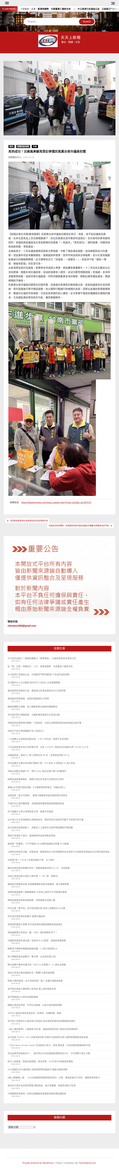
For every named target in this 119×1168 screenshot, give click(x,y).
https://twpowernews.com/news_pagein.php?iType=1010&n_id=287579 (56, 502)
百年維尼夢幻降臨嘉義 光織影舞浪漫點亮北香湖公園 (34, 714)
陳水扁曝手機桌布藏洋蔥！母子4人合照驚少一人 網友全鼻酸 (37, 964)
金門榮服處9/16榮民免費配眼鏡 (23, 997)
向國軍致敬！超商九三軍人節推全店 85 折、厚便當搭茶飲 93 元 (38, 755)
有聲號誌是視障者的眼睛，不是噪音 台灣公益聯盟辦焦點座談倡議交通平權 (44, 723)
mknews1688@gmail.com (22, 625)
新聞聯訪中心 (14, 157)
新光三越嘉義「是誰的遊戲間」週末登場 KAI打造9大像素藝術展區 (40, 1061)
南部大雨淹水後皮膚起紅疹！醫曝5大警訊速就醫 (31, 972)
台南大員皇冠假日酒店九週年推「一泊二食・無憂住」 (34, 876)
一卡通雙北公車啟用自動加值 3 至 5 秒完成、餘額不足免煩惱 (38, 739)
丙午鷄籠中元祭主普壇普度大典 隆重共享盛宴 (30, 811)
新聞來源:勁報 (23, 146)
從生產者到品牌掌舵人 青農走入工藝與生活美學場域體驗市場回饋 (40, 827)
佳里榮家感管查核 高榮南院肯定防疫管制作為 (29, 521)
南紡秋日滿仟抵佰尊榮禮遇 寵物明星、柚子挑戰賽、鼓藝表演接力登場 (41, 1085)
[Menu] (7, 3)
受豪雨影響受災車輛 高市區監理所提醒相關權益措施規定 (35, 924)
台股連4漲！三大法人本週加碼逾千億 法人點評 (31, 860)
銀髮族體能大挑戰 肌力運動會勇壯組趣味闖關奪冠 (32, 706)
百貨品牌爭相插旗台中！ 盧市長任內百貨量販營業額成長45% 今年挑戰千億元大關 (49, 1053)
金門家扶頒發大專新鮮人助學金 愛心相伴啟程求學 (32, 989)
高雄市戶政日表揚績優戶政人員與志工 (26, 731)
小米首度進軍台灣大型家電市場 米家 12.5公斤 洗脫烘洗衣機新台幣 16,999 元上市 (48, 747)
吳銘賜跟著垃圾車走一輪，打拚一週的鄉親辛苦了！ (32, 932)
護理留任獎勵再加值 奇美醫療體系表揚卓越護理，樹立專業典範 (38, 884)
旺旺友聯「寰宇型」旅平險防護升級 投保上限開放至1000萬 (36, 908)
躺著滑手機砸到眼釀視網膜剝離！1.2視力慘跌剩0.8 (32, 948)
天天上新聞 (71, 37)
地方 (11, 146)
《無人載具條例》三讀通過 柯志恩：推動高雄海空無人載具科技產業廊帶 (43, 1029)
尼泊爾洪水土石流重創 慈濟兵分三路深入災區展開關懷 (34, 682)
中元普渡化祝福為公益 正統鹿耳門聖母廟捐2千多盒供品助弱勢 (39, 674)
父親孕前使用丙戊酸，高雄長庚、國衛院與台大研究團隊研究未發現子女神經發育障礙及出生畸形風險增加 (59, 852)
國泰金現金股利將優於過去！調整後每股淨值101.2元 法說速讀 (39, 868)
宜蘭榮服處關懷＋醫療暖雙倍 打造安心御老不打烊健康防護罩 (37, 892)
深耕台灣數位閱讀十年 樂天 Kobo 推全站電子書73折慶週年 (37, 771)
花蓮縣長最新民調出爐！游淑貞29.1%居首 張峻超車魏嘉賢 (37, 940)
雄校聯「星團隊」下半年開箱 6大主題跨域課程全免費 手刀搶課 (38, 843)
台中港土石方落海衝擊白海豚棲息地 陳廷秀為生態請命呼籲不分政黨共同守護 (46, 819)
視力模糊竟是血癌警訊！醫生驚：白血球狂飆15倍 (32, 956)
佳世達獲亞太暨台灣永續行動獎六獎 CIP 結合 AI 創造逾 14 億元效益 (41, 763)
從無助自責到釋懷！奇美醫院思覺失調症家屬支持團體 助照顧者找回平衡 (79, 526)
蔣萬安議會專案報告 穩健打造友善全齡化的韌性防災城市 (36, 779)
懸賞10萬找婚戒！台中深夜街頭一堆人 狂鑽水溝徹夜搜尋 (35, 980)
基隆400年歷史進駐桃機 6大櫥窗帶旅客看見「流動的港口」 (37, 787)
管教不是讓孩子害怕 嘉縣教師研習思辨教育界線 (31, 835)
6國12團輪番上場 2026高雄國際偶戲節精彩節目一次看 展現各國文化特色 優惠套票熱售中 (54, 1077)
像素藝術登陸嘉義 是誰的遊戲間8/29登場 (28, 698)
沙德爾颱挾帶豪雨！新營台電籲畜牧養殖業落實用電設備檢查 (37, 1093)
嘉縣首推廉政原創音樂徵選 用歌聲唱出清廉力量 (31, 900)
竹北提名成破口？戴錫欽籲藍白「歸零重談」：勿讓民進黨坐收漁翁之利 (42, 658)
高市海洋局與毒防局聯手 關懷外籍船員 (26, 916)
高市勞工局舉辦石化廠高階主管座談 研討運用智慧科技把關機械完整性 (41, 1021)
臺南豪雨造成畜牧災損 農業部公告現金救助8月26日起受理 (37, 690)
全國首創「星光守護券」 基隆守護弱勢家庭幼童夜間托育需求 (37, 795)
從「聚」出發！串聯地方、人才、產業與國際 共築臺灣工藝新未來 (40, 666)
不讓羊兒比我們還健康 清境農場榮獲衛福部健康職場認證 (36, 803)
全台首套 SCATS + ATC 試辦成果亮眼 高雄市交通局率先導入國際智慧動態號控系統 (48, 1037)
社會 (35, 146)
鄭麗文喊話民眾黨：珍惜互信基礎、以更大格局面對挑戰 (35, 1005)
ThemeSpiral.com (87, 1163)
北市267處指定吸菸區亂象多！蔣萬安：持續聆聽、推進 (34, 1013)
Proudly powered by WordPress (37, 1163)
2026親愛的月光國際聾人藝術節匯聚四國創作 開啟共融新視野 (37, 1069)
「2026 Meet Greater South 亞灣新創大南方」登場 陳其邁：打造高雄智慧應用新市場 (50, 1045)
